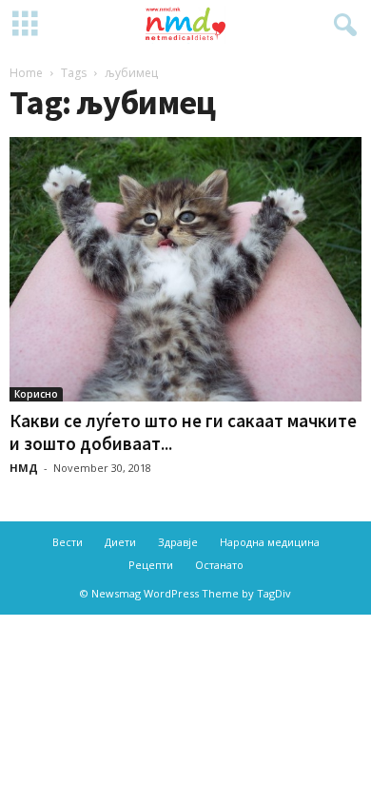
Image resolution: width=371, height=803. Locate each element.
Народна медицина (270, 542)
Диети (120, 542)
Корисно (36, 394)
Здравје (178, 542)
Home (26, 73)
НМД (24, 467)
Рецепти (150, 565)
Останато (219, 565)
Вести (67, 542)
